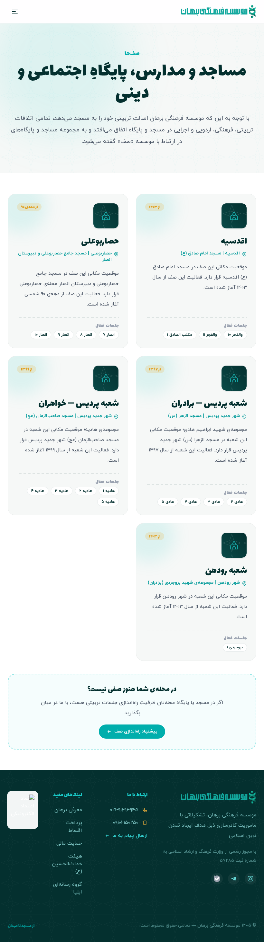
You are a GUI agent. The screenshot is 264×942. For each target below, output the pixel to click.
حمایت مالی (69, 843)
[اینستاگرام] (250, 878)
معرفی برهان (68, 809)
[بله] (217, 878)
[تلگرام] (234, 878)
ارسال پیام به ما (129, 835)
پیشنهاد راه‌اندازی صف (135, 731)
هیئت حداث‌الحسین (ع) (67, 864)
